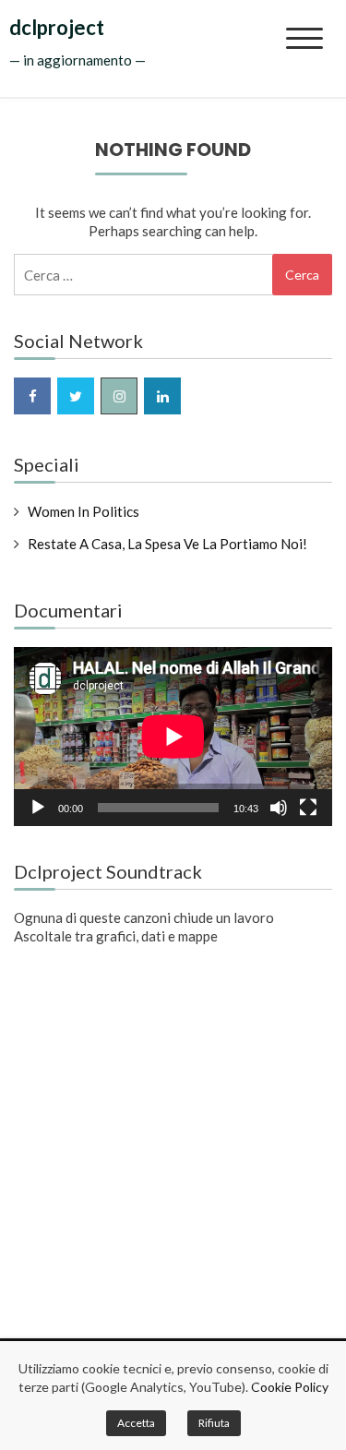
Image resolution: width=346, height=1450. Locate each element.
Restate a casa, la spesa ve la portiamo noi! (167, 543)
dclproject (56, 27)
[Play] (38, 807)
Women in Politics (83, 511)
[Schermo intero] (308, 807)
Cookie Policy (289, 1387)
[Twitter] (75, 395)
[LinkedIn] (162, 395)
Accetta (136, 1423)
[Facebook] (32, 395)
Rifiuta (214, 1423)
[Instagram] (119, 395)
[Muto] (278, 807)
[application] (173, 736)
